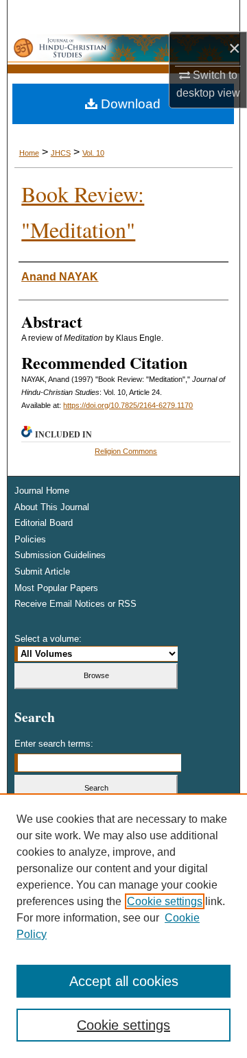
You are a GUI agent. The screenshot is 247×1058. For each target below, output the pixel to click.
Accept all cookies (123, 981)
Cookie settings (164, 901)
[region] (123, 925)
